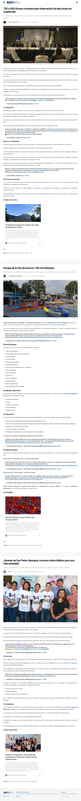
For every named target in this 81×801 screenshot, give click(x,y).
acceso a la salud (13, 781)
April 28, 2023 (56, 483)
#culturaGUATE (43, 478)
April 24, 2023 (56, 446)
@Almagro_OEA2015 (24, 129)
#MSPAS (18, 644)
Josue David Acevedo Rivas (15, 276)
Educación (26, 571)
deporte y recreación (36, 545)
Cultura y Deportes (24, 545)
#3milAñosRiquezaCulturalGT (33, 337)
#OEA (14, 129)
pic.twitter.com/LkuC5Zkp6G (32, 134)
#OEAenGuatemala (37, 169)
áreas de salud (24, 781)
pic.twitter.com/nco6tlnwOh (33, 479)
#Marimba (8, 441)
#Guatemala (52, 129)
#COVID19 (20, 646)
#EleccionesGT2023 (26, 100)
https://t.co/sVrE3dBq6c (22, 649)
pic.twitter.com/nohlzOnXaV (46, 676)
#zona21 (29, 335)
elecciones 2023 (13, 253)
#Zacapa (49, 476)
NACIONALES (35, 22)
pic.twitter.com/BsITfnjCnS (68, 465)
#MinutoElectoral (10, 98)
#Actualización (10, 644)
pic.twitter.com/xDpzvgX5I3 (43, 443)
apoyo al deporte (13, 545)
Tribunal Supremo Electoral (43, 68)
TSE (31, 253)
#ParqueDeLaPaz (69, 334)
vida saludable (33, 781)
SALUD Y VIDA (40, 571)
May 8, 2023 (34, 104)
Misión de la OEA (23, 253)
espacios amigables (41, 633)
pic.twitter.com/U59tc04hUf (53, 337)
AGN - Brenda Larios (14, 22)
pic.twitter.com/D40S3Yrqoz (45, 100)
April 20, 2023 (25, 137)
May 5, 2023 (25, 175)
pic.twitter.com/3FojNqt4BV (39, 649)
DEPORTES (42, 276)
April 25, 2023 (56, 469)
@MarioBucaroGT (62, 129)
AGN (22, 322)
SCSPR (17, 796)
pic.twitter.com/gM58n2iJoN (33, 172)
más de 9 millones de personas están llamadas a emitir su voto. (40, 182)
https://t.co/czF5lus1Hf (14, 134)
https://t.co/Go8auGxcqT (15, 172)
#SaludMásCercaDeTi (29, 676)
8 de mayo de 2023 (25, 22)
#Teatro (67, 439)
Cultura (37, 276)
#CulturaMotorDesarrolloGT (14, 337)
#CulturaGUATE (57, 335)
